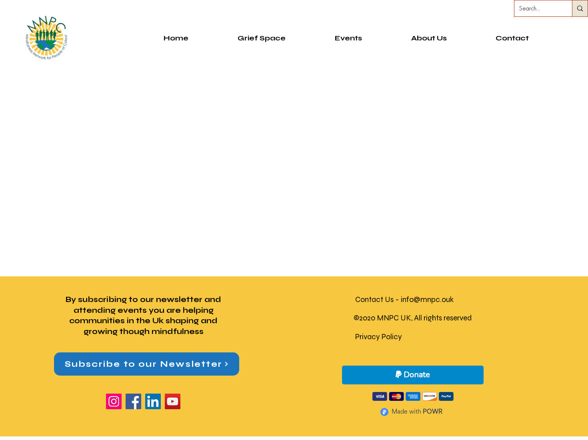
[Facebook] (133, 401)
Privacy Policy (379, 336)
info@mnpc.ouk (427, 299)
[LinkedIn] (153, 401)
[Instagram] (114, 401)
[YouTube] (172, 401)
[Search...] (580, 8)
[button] (428, 38)
